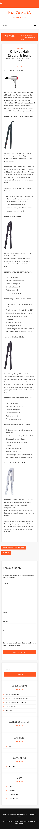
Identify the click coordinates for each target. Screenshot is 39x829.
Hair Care (19, 48)
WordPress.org (13, 798)
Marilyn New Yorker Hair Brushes (16, 702)
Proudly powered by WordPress (12, 821)
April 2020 (12, 746)
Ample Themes (19, 823)
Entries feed (12, 790)
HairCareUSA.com (12, 58)
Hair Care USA (19, 12)
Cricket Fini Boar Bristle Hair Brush (13, 547)
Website (5, 631)
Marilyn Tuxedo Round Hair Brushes (17, 698)
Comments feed (13, 794)
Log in (10, 786)
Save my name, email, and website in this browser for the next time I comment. (19, 644)
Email (5, 621)
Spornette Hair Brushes (13, 694)
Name (5, 612)
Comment (6, 583)
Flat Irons (6, 552)
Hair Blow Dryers (11, 706)
